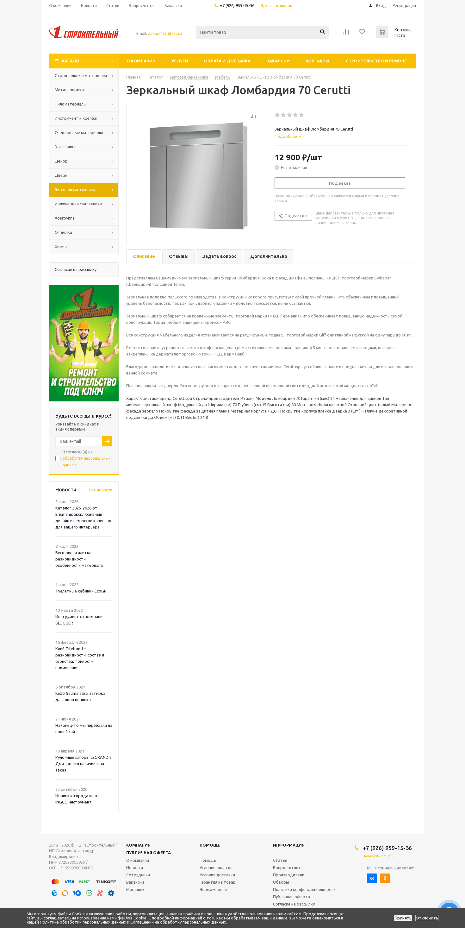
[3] (290, 115)
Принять (403, 918)
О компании (141, 61)
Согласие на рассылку (294, 904)
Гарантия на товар (218, 882)
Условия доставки (217, 875)
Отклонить (427, 918)
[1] (278, 115)
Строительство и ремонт (376, 61)
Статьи (280, 860)
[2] (284, 115)
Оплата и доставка (227, 61)
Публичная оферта (148, 852)
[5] (302, 115)
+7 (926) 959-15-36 (237, 5)
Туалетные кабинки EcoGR (81, 591)
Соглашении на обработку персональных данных (178, 922)
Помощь (210, 845)
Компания (138, 845)
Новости (134, 867)
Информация (289, 845)
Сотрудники (138, 875)
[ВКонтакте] (372, 878)
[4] (296, 115)
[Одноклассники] (385, 878)
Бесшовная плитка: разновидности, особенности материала (79, 558)
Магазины (136, 889)
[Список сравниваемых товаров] (346, 34)
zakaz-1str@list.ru (165, 33)
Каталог (72, 61)
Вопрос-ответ (287, 867)
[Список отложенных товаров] (362, 34)
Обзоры (281, 882)
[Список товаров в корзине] (394, 36)
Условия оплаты (215, 867)
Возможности (213, 889)
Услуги (179, 61)
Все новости (100, 490)
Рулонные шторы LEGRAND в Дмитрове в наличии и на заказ (83, 763)
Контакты (317, 61)
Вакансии (278, 61)
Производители (288, 875)
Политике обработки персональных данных (83, 922)
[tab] (288, 136)
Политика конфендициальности (304, 889)
